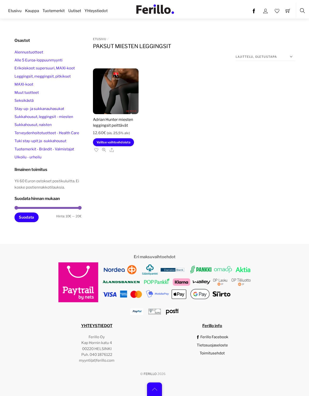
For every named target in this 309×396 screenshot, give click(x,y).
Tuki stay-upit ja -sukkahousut (40, 141)
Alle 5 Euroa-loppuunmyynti (38, 60)
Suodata (26, 217)
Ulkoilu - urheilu (28, 157)
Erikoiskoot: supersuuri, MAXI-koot (44, 68)
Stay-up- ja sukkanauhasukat (39, 108)
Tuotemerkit (53, 10)
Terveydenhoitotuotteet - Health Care (46, 133)
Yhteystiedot (96, 10)
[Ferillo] (155, 8)
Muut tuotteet (26, 92)
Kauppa (32, 10)
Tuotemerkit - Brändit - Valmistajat (44, 149)
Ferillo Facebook (214, 337)
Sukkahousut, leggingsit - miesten (43, 116)
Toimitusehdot (212, 353)
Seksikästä (24, 100)
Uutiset (74, 10)
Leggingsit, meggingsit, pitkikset (42, 76)
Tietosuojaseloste (212, 345)
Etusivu (14, 10)
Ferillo (150, 374)
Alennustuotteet (28, 52)
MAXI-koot (23, 84)
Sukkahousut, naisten (33, 124)
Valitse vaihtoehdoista (113, 142)
